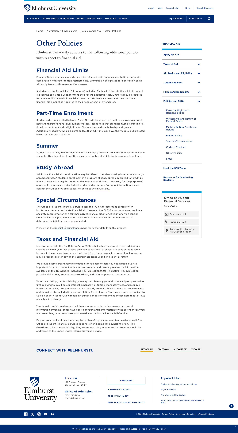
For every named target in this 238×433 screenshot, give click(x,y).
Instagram (146, 349)
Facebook (163, 349)
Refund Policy (174, 135)
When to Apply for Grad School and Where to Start (182, 401)
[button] (236, 426)
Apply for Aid (171, 54)
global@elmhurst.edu (97, 188)
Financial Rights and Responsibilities (178, 111)
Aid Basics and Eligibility (177, 73)
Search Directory (205, 8)
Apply (151, 8)
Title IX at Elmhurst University (126, 402)
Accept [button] (134, 429)
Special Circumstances (179, 141)
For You (194, 19)
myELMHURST (176, 19)
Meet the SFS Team (174, 168)
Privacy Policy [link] (159, 429)
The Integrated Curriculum (173, 395)
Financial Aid (69, 31)
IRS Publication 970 (93, 271)
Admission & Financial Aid (58, 19)
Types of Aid (170, 64)
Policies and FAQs (91, 31)
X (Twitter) (180, 349)
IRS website (62, 271)
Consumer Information (186, 414)
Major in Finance (168, 390)
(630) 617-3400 (72, 395)
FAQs (169, 159)
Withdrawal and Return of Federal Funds (181, 120)
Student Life (94, 19)
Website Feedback (206, 414)
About (80, 19)
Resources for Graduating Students (178, 178)
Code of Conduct (176, 147)
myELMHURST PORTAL (119, 390)
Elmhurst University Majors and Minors (179, 384)
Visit (160, 8)
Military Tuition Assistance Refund (181, 128)
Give (187, 8)
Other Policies (174, 153)
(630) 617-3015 (178, 221)
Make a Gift (127, 380)
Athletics (110, 19)
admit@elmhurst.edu (74, 398)
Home (39, 31)
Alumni (123, 19)
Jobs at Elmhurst (118, 396)
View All (196, 349)
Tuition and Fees (172, 82)
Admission (53, 31)
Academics (33, 19)
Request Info (172, 8)
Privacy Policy (168, 414)
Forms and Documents (176, 92)
